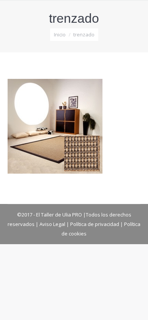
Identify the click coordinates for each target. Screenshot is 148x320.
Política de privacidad (94, 224)
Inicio (60, 34)
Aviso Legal (52, 224)
